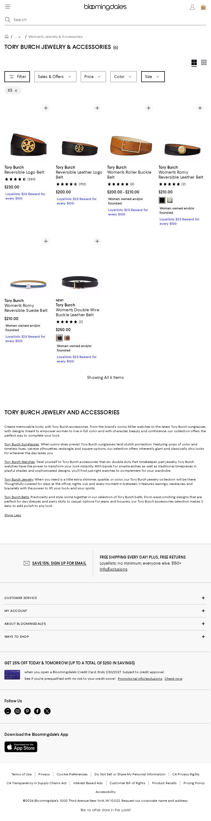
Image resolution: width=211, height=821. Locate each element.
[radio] (162, 200)
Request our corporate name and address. (154, 801)
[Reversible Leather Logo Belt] (80, 131)
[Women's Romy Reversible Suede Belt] (28, 265)
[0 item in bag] (203, 7)
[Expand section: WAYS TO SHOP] (105, 636)
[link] (28, 182)
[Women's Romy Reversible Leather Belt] (183, 131)
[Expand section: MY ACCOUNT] (105, 610)
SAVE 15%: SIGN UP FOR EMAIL (59, 563)
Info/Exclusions (113, 569)
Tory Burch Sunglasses (21, 444)
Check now (173, 679)
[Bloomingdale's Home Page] (105, 7)
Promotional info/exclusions (140, 679)
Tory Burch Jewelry (18, 479)
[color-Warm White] (170, 200)
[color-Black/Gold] (162, 200)
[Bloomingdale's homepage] (7, 37)
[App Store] (20, 746)
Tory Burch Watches (19, 462)
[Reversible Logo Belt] (28, 131)
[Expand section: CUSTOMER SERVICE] (105, 598)
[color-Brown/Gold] (67, 338)
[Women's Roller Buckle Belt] (131, 131)
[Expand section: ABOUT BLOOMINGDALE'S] (105, 623)
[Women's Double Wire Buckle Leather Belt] (80, 265)
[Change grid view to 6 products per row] (204, 62)
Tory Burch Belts (16, 497)
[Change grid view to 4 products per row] (194, 63)
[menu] (7, 6)
